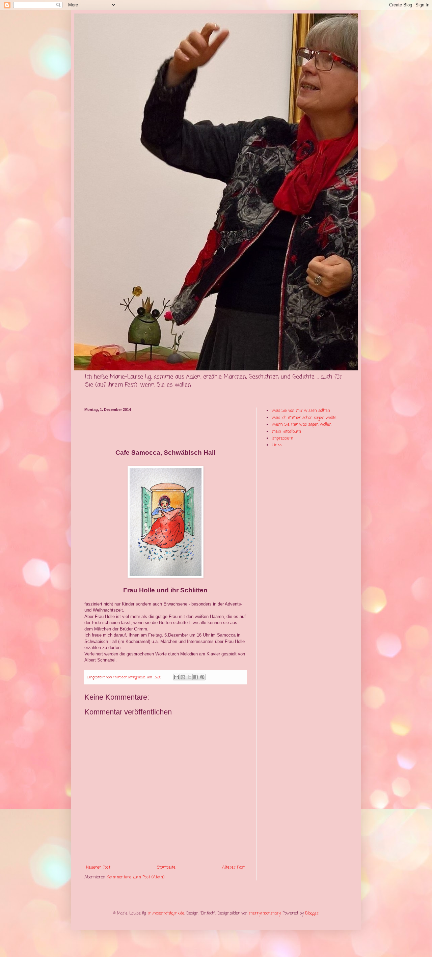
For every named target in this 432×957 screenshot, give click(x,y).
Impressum (282, 438)
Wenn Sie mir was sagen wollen (301, 425)
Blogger (312, 913)
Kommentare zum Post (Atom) (135, 877)
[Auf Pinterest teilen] (202, 677)
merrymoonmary (264, 913)
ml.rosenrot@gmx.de (165, 913)
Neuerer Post (98, 868)
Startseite (166, 868)
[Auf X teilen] (189, 677)
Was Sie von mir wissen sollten (301, 411)
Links (277, 445)
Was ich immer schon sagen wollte (304, 418)
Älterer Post (233, 868)
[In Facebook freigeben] (195, 677)
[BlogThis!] (183, 677)
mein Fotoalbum (286, 432)
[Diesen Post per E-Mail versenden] (176, 677)
